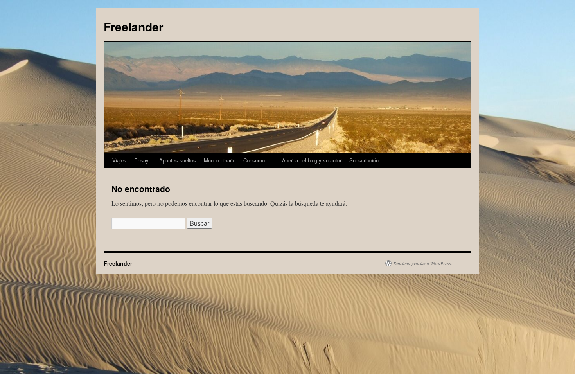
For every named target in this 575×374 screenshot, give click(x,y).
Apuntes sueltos (177, 160)
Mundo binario (219, 160)
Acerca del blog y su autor (311, 160)
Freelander (134, 26)
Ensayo (142, 160)
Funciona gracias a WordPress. (422, 263)
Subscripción (364, 160)
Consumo (254, 160)
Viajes (119, 160)
